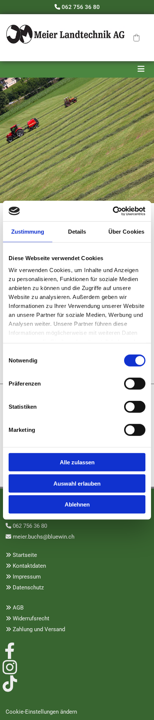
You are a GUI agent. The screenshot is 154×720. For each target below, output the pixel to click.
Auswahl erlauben (77, 483)
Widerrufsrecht (31, 618)
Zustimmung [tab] (27, 231)
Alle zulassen (77, 462)
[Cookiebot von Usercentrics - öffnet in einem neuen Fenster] (112, 211)
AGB (18, 607)
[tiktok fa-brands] (10, 683)
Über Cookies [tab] (126, 231)
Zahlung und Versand (39, 629)
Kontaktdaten (29, 565)
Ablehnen (77, 504)
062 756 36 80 (81, 7)
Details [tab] (77, 231)
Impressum (27, 576)
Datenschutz (28, 587)
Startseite (25, 555)
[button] (136, 37)
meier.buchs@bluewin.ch (43, 536)
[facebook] (10, 650)
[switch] (134, 384)
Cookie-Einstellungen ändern (41, 711)
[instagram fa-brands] (10, 666)
